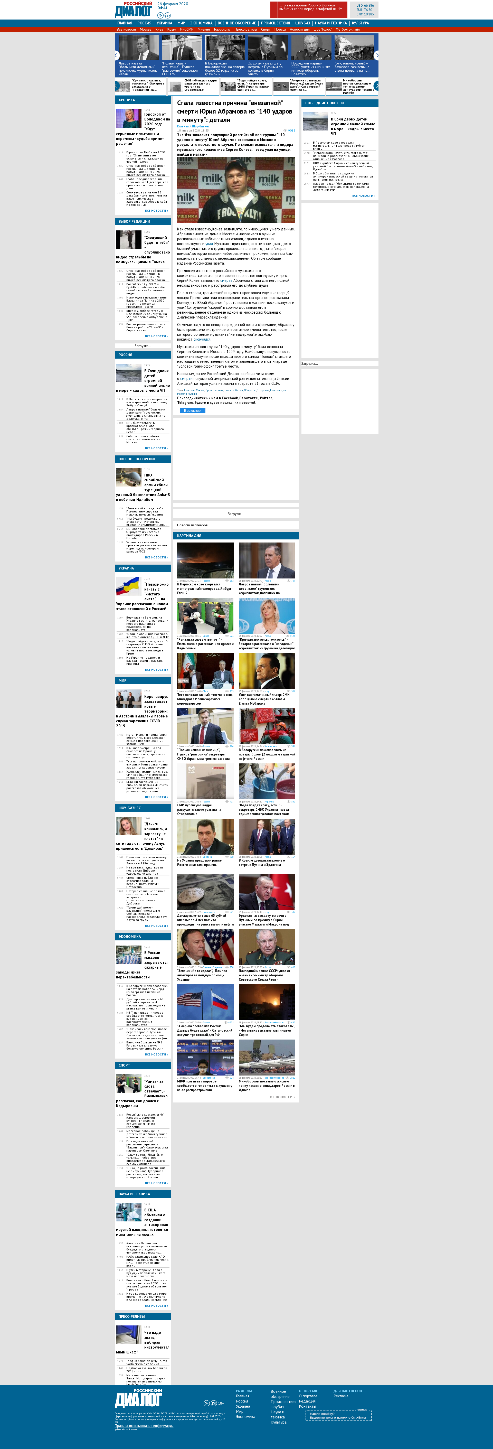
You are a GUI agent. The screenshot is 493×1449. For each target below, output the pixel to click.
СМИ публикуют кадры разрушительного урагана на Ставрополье (200, 85)
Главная (124, 23)
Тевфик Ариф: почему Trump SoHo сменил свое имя (146, 1362)
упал (209, 243)
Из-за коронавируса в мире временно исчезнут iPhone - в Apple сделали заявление (146, 1296)
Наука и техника (331, 23)
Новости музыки (187, 394)
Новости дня (300, 29)
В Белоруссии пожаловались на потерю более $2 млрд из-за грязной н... (225, 68)
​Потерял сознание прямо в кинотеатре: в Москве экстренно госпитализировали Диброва (145, 897)
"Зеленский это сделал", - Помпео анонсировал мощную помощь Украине (145, 511)
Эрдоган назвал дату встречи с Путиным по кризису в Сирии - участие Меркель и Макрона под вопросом (264, 922)
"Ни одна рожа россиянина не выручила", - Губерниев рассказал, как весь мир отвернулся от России (146, 1172)
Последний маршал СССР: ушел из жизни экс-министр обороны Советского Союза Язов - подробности (264, 977)
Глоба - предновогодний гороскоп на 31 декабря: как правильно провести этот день (147, 183)
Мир (181, 23)
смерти (187, 378)
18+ (167, 15)
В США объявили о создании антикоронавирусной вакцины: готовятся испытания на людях (343, 176)
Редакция (307, 1401)
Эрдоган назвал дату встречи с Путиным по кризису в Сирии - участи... (265, 68)
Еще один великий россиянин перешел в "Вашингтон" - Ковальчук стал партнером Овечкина (147, 1146)
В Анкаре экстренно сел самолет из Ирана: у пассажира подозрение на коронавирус (145, 752)
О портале (308, 1395)
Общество (250, 390)
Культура (360, 23)
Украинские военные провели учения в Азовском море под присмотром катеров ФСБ (146, 547)
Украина (164, 23)
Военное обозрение (237, 23)
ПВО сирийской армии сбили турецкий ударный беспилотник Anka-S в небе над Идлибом (343, 166)
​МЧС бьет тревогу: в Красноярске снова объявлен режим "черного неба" (145, 427)
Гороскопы (222, 29)
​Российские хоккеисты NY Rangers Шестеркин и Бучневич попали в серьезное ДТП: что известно (145, 1120)
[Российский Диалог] (133, 16)
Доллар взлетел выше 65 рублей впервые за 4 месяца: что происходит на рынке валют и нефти (145, 1004)
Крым (171, 29)
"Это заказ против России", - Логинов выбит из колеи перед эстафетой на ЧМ (311, 7)
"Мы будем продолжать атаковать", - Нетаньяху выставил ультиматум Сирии (146, 521)
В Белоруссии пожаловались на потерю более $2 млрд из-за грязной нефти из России (147, 990)
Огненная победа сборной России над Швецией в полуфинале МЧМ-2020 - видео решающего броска (145, 170)
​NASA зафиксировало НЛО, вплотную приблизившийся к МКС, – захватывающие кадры (147, 1261)
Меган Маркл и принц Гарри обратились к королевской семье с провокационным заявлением (146, 739)
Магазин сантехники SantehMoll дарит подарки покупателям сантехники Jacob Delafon (145, 1380)
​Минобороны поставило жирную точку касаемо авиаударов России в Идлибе (358, 86)
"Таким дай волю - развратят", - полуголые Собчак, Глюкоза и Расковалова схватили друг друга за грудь (146, 913)
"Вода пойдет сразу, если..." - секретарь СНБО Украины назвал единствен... (253, 85)
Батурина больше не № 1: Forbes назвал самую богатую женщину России (144, 1045)
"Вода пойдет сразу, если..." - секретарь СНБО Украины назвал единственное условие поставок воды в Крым (147, 647)
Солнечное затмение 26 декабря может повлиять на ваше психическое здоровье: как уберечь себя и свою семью (146, 198)
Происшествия (275, 23)
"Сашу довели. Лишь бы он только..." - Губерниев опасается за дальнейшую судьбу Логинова (145, 1159)
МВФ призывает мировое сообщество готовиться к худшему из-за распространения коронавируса (144, 1018)
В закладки (192, 410)
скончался (202, 339)
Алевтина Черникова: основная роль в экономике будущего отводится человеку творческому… (146, 1248)
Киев (159, 29)
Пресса (280, 29)
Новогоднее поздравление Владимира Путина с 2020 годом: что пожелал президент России (146, 302)
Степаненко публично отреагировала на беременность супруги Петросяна (142, 882)
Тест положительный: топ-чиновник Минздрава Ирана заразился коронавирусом (147, 764)
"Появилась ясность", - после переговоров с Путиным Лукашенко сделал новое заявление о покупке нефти (146, 1033)
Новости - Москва (194, 390)
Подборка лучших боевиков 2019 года (146, 1370)
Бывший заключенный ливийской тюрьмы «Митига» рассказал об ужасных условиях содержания (147, 786)
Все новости (126, 29)
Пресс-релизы (246, 29)
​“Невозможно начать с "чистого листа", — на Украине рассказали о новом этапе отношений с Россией (342, 156)
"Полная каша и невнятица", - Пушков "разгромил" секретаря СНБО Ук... (180, 68)
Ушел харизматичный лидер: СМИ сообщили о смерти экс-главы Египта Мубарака (147, 774)
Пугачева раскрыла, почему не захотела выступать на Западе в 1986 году (146, 860)
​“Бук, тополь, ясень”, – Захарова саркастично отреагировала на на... (352, 66)
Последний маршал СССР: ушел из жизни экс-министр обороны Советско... (311, 68)
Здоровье (263, 390)
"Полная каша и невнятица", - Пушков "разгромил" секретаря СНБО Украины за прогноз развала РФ (203, 756)
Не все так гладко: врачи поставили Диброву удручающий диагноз (144, 870)
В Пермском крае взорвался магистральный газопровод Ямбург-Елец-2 (146, 402)
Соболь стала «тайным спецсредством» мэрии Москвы (143, 439)
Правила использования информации (144, 1425)
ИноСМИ (187, 29)
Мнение (204, 29)
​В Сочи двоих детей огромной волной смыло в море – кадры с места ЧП (353, 126)
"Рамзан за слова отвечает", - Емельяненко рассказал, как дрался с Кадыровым (205, 643)
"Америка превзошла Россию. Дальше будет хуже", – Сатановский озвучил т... (306, 85)
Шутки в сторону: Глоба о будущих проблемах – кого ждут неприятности (146, 1273)
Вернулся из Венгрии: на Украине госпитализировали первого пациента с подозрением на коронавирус (147, 623)
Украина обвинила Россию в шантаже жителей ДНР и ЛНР (147, 635)
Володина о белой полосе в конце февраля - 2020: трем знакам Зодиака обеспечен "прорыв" (146, 1285)
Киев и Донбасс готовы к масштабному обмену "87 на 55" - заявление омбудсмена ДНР (146, 315)
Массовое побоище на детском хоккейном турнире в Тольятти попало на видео (146, 1134)
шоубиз (302, 23)
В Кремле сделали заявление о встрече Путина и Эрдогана (262, 862)
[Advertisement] (237, 458)
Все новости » (156, 210)
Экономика (201, 23)
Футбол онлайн (348, 29)
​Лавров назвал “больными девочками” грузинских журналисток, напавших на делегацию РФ (145, 414)
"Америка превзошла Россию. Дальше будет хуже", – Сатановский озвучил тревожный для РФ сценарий (204, 1032)
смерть (226, 280)
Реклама (341, 1395)
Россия (144, 23)
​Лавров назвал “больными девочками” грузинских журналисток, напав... (138, 68)
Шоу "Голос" (323, 29)
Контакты (307, 1406)
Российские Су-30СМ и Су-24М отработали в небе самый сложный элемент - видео (145, 289)
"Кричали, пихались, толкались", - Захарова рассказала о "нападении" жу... (147, 85)
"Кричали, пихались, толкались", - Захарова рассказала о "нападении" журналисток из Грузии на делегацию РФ (267, 646)
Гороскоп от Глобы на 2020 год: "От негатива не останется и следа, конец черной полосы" (145, 157)
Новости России (233, 390)
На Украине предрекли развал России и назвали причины (145, 660)
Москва (145, 29)
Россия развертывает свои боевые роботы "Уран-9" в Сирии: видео (145, 327)
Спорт (265, 29)
